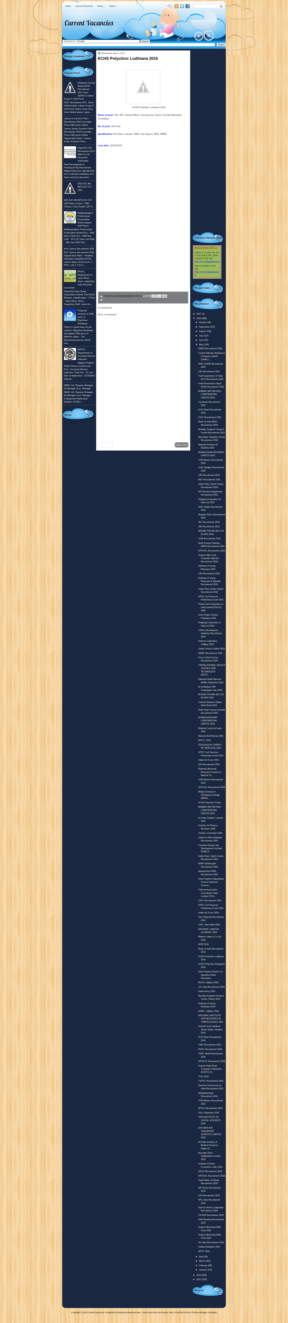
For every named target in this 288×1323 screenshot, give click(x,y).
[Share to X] (159, 296)
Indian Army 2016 (206, 991)
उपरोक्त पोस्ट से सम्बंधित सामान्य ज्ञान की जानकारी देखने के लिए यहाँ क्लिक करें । (142, 260)
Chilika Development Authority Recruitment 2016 (210, 633)
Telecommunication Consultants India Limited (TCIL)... (208, 892)
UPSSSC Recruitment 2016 (211, 550)
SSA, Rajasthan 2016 (208, 1112)
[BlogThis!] (156, 296)
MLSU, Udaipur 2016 (208, 982)
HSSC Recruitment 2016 (210, 1049)
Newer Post (105, 445)
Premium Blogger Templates (204, 1312)
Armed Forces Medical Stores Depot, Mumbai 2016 (210, 1029)
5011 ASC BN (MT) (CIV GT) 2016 (85, 186)
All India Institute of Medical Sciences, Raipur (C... (208, 1145)
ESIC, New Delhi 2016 (209, 924)
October (203, 322)
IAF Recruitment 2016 (209, 522)
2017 (199, 314)
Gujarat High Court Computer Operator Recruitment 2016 (208, 558)
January (203, 1270)
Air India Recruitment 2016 (211, 1242)
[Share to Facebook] (162, 296)
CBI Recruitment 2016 (209, 371)
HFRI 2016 (203, 944)
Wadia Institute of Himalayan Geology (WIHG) (209, 795)
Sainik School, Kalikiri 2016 (211, 648)
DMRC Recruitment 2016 (210, 653)
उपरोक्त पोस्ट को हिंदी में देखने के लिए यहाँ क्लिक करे (119, 168)
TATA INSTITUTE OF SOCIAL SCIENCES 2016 (209, 1120)
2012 (199, 1279)
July (201, 335)
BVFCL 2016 (204, 740)
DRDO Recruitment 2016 (210, 348)
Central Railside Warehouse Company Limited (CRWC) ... (211, 356)
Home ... (101, 6)
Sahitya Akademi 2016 (209, 1247)
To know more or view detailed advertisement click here (127, 160)
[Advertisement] (143, 413)
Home (68, 6)
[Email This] (152, 296)
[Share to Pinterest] (165, 296)
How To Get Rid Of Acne (179, 1312)
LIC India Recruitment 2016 (211, 987)
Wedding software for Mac (129, 1312)
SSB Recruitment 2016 (209, 538)
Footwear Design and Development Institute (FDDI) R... (210, 848)
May (201, 344)
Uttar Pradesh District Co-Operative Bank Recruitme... (210, 974)
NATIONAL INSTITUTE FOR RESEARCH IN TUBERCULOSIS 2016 (210, 1018)
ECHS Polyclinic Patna (209, 802)
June (201, 340)
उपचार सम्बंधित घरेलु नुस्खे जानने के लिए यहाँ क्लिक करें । (129, 267)
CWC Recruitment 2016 (209, 1045)
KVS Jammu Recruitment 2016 (79, 249)
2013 (199, 1275)
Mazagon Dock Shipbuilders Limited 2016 (209, 1156)
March (202, 1261)
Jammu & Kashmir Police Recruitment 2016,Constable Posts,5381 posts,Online (77, 121)
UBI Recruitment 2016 (209, 526)
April (201, 1256)
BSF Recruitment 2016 (209, 479)
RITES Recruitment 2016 (210, 1108)
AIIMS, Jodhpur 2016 (208, 1011)
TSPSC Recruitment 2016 (210, 1081)
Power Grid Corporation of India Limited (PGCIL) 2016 (210, 607)
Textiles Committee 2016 (210, 833)
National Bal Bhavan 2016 (210, 736)
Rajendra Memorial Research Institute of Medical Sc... (209, 772)
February (203, 1265)
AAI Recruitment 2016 (209, 764)
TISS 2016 (203, 1076)
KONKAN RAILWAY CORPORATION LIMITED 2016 (208, 720)
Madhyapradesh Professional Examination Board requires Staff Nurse (85, 219)
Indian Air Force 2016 (208, 760)
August (202, 331)
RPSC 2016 (204, 1251)
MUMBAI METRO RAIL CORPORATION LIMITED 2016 (209, 394)
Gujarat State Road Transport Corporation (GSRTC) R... (210, 1068)
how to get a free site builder (155, 1312)
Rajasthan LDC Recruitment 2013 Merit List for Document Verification (86, 154)
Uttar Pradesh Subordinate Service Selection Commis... (211, 882)
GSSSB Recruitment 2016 (211, 1215)
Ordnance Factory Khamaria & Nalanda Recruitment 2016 (209, 581)
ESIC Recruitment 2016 (209, 417)
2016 (199, 318)
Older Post (181, 445)
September (204, 327)
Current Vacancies (84, 6)
